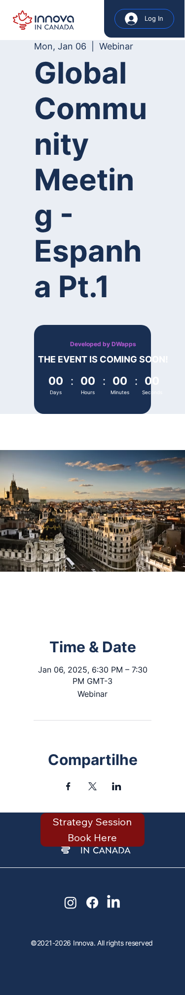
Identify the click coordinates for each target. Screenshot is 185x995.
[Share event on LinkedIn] (116, 786)
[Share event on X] (92, 786)
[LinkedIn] (113, 902)
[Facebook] (92, 902)
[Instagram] (70, 902)
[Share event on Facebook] (68, 786)
